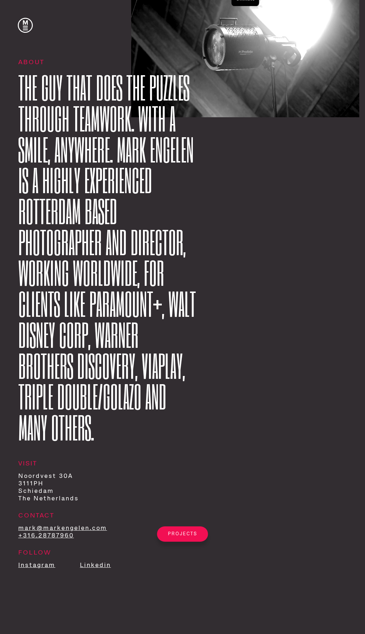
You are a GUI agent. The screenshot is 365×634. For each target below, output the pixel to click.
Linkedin (95, 565)
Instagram (36, 565)
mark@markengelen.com (62, 528)
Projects (182, 534)
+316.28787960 (46, 535)
